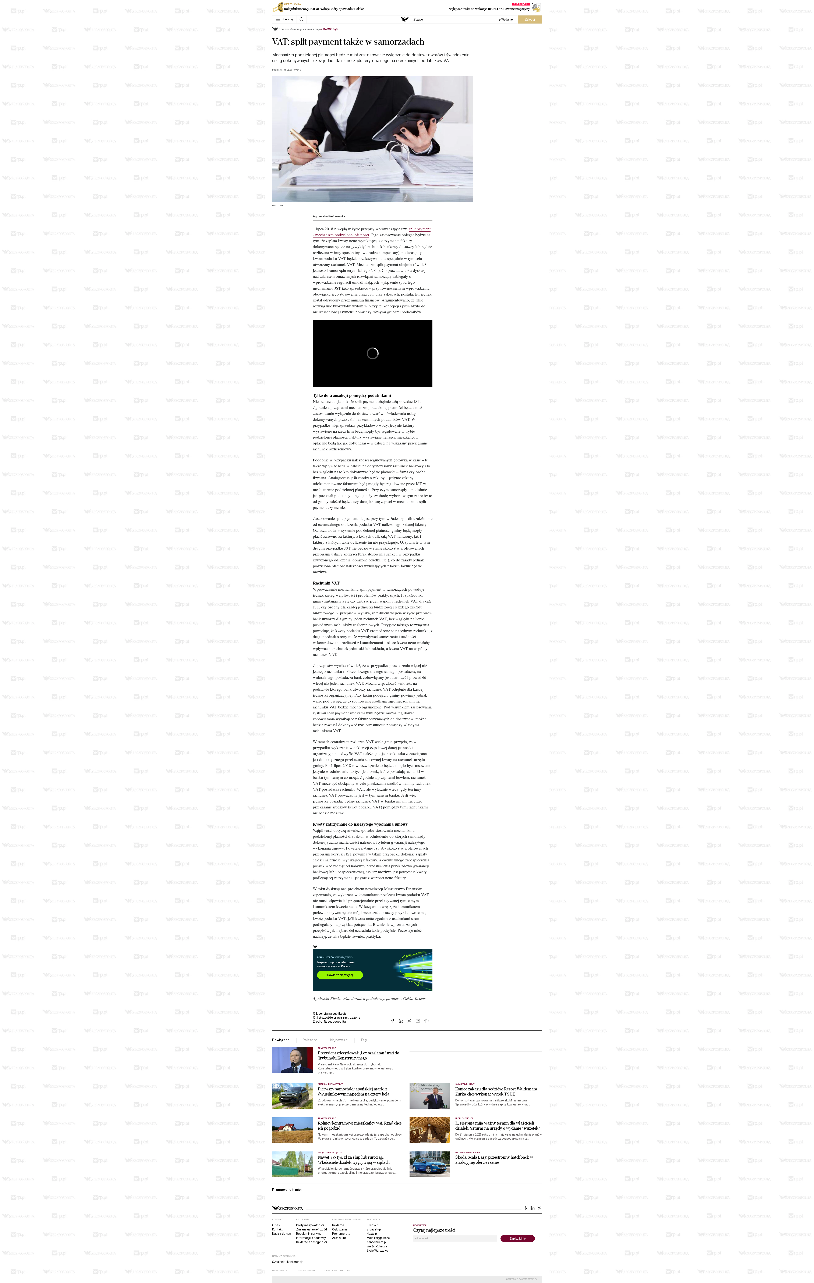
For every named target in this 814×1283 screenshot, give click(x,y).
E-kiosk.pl (373, 1225)
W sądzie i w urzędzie (330, 1152)
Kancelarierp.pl (376, 1242)
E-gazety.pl (374, 1229)
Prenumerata (341, 1233)
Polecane (310, 1040)
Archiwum (339, 1238)
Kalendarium (306, 1270)
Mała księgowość (378, 1238)
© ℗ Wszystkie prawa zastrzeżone (336, 1017)
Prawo (418, 19)
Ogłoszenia (339, 1229)
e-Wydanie (506, 19)
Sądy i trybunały (464, 1084)
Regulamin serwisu (309, 1233)
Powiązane (281, 1040)
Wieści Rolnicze (377, 1246)
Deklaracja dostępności (311, 1242)
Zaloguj (530, 19)
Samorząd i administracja (305, 29)
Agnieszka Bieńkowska (329, 216)
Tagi (364, 1040)
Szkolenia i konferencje (287, 1262)
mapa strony (280, 1270)
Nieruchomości (464, 1118)
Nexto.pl (372, 1233)
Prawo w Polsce (327, 1048)
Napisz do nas (281, 1233)
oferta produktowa (337, 1270)
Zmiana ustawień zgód (311, 1229)
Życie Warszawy (377, 1250)
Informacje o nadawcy (311, 1238)
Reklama (338, 1225)
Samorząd (330, 29)
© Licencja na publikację (330, 1013)
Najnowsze (339, 1040)
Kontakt (277, 1229)
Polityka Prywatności (310, 1225)
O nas (276, 1225)
